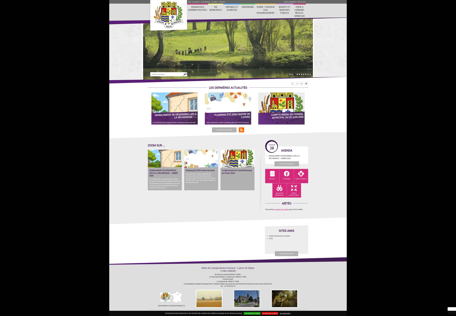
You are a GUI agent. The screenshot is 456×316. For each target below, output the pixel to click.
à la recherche (205, 2)
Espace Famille (301, 179)
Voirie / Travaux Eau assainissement (265, 9)
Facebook (286, 179)
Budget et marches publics (284, 9)
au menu (214, 2)
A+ (302, 83)
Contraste (222, 2)
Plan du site (301, 2)
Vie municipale (215, 8)
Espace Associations (294, 194)
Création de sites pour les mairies (279, 236)
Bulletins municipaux (279, 194)
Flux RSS (241, 129)
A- (293, 83)
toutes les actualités (224, 130)
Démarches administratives (197, 8)
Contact (272, 179)
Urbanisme (248, 6)
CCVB (271, 238)
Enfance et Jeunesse (232, 8)
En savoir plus (285, 313)
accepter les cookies (281, 209)
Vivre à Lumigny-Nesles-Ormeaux (299, 11)
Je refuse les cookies (270, 313)
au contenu (196, 2)
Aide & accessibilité (290, 2)
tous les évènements (286, 164)
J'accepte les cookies (252, 313)
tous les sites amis (286, 253)
